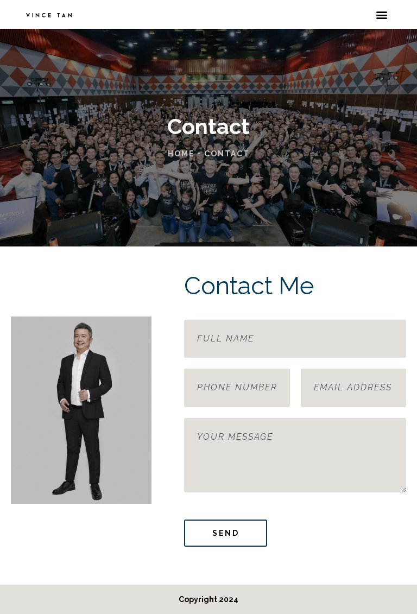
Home (181, 153)
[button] (382, 14)
